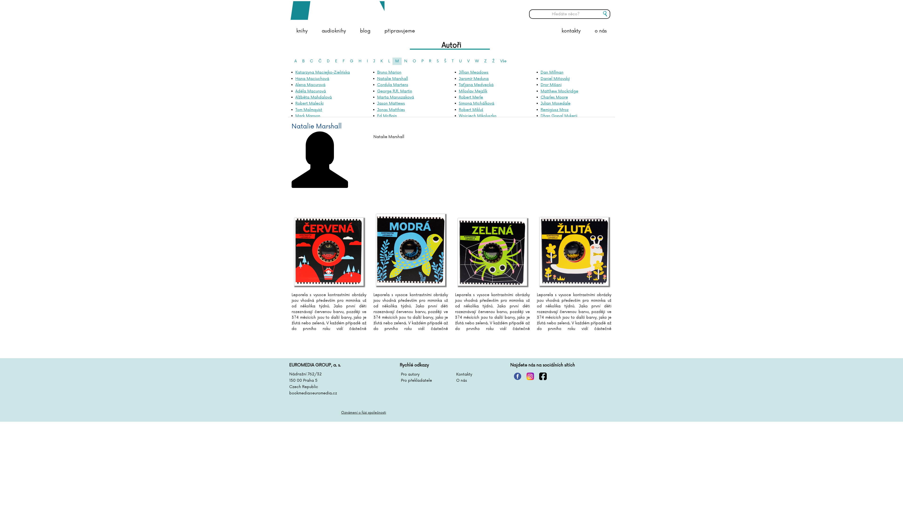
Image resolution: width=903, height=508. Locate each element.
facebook (543, 376)
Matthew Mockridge (559, 91)
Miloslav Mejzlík (473, 91)
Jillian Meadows (473, 72)
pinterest (517, 376)
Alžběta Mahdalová (313, 97)
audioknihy (334, 31)
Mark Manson (307, 116)
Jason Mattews (391, 103)
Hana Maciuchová (312, 78)
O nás (461, 380)
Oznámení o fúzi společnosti (363, 413)
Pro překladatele (416, 380)
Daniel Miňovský (555, 78)
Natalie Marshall (392, 78)
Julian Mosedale (555, 103)
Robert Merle (471, 97)
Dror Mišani (551, 85)
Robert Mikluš (471, 109)
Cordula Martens (392, 85)
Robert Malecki (309, 103)
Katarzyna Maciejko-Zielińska (322, 72)
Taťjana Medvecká (476, 85)
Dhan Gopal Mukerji (559, 116)
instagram (530, 376)
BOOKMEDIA (337, 10)
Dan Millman (552, 72)
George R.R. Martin (394, 91)
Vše (503, 61)
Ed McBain (387, 116)
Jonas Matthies (391, 109)
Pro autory (410, 374)
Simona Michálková (476, 103)
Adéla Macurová (310, 91)
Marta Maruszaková (395, 97)
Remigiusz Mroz (555, 109)
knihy (302, 31)
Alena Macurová (310, 85)
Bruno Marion (389, 72)
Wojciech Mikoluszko (477, 116)
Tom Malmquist (308, 109)
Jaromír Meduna (474, 78)
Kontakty (464, 374)
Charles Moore (554, 97)
